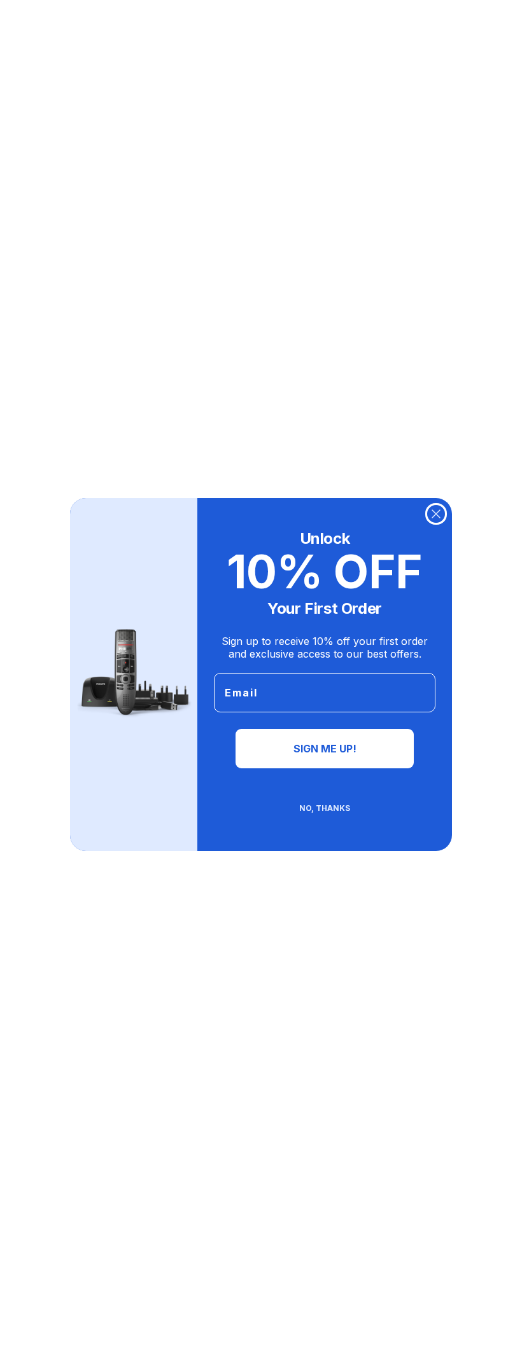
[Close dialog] (436, 513)
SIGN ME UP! (324, 748)
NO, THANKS (324, 808)
